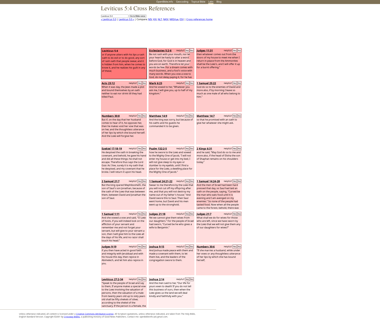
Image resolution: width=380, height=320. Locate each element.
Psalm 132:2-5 (158, 148)
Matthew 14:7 (206, 116)
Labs (210, 1)
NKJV (165, 19)
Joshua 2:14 (156, 279)
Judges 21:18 (157, 214)
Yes (187, 50)
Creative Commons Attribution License (95, 313)
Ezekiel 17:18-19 (112, 148)
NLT (160, 19)
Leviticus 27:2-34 (112, 279)
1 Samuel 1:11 (110, 214)
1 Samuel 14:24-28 (208, 181)
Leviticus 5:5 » (126, 19)
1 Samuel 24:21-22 (160, 181)
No (191, 50)
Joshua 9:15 (156, 246)
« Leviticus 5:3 (108, 19)
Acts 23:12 (108, 83)
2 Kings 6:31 (204, 148)
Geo (182, 1)
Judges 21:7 (204, 214)
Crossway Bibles (72, 316)
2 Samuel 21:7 (110, 181)
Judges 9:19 (109, 246)
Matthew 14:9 (158, 116)
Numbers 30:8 (111, 116)
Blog (218, 1)
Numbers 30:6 (206, 246)
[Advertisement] (350, 27)
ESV (182, 19)
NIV (150, 19)
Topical (198, 1)
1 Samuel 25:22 (206, 83)
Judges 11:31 (205, 50)
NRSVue (174, 19)
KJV (155, 19)
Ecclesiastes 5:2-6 (160, 50)
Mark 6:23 (155, 83)
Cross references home (199, 19)
